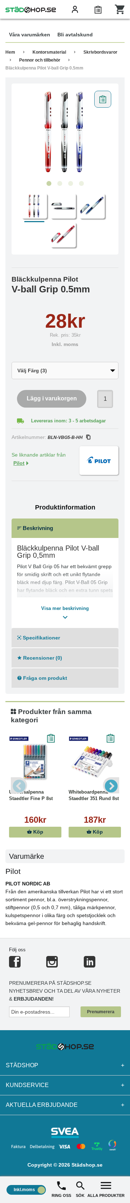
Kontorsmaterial (49, 52)
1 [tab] (48, 183)
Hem (10, 52)
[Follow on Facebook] (15, 965)
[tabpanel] (65, 132)
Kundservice (65, 1085)
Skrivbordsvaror (100, 52)
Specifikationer (40, 638)
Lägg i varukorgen (52, 398)
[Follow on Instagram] (52, 965)
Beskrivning (37, 528)
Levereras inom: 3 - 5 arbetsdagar (68, 420)
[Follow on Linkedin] (89, 965)
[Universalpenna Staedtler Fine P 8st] (35, 762)
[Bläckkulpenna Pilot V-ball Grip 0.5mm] (65, 132)
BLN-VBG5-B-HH (65, 437)
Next (111, 785)
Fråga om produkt (44, 678)
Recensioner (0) (42, 658)
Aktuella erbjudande (65, 1105)
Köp (37, 832)
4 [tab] (81, 183)
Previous (19, 785)
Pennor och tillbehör (39, 60)
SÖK (80, 1195)
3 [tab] (70, 183)
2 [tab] (59, 183)
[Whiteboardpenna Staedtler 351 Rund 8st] (95, 762)
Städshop (65, 1065)
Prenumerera (100, 1011)
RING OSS (61, 1195)
